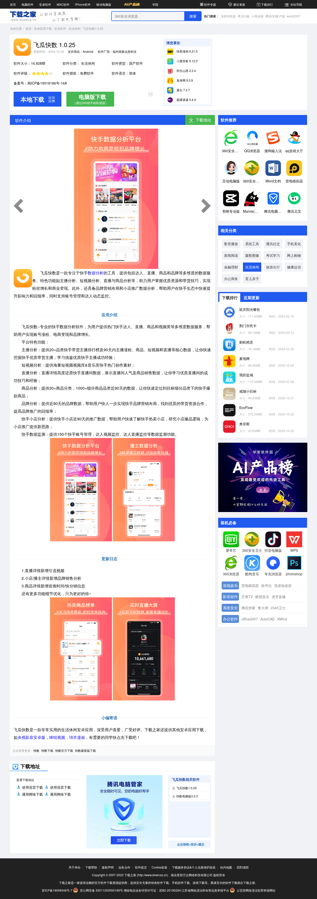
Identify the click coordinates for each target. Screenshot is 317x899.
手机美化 (294, 243)
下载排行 (267, 4)
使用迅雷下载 (32, 787)
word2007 (293, 16)
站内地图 (226, 867)
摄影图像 (252, 255)
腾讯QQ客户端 (275, 16)
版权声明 (108, 867)
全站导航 (296, 4)
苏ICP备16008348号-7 (57, 890)
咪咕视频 (57, 737)
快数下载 (47, 750)
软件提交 (141, 867)
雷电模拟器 (250, 585)
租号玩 (266, 585)
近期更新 (252, 297)
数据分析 (96, 273)
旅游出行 (273, 266)
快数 (36, 750)
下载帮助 (91, 867)
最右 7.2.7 (183, 90)
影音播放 (231, 243)
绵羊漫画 (77, 737)
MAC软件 (63, 4)
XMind (282, 618)
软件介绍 (23, 120)
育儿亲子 (252, 278)
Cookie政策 (159, 867)
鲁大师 (263, 607)
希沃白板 (244, 16)
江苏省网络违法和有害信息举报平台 (205, 890)
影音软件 (230, 596)
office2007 (249, 618)
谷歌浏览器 (228, 16)
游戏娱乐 (230, 585)
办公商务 (231, 278)
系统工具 (252, 243)
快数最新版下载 (85, 750)
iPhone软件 (83, 4)
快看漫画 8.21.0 (187, 51)
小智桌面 (258, 16)
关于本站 (74, 867)
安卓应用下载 (43, 28)
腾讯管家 (248, 607)
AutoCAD (267, 618)
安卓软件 (45, 4)
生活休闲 (74, 28)
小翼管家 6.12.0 (187, 61)
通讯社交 (273, 243)
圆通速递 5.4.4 (186, 99)
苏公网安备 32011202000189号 (101, 890)
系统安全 (230, 607)
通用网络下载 (32, 794)
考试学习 (273, 255)
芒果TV (247, 596)
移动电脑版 (103, 4)
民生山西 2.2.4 (186, 70)
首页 (13, 4)
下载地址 (203, 120)
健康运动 (294, 266)
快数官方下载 (64, 750)
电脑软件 (27, 4)
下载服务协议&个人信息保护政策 (193, 867)
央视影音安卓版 (31, 737)
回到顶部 (243, 867)
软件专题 (210, 4)
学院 (155, 4)
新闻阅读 (231, 255)
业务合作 (124, 867)
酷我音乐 (262, 596)
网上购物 (294, 255)
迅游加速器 (282, 585)
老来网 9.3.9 (184, 80)
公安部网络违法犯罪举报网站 (255, 890)
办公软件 (230, 618)
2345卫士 (278, 607)
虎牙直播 (279, 596)
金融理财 (231, 266)
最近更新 (239, 4)
